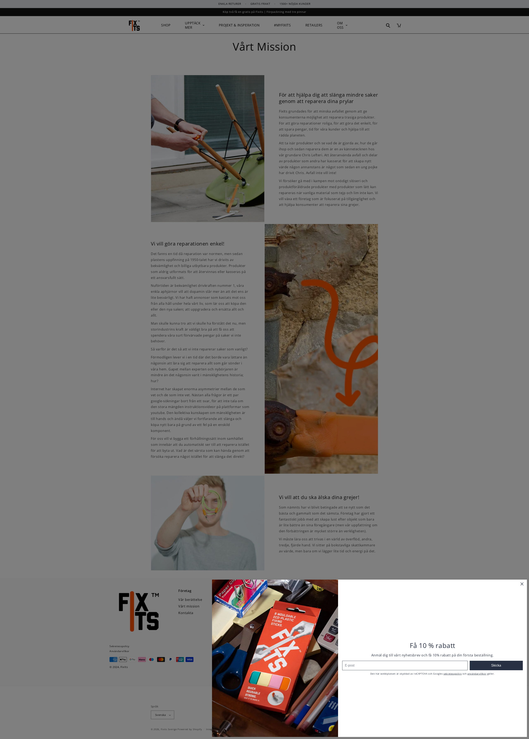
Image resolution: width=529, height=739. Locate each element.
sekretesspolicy (452, 673)
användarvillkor (476, 673)
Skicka (496, 665)
